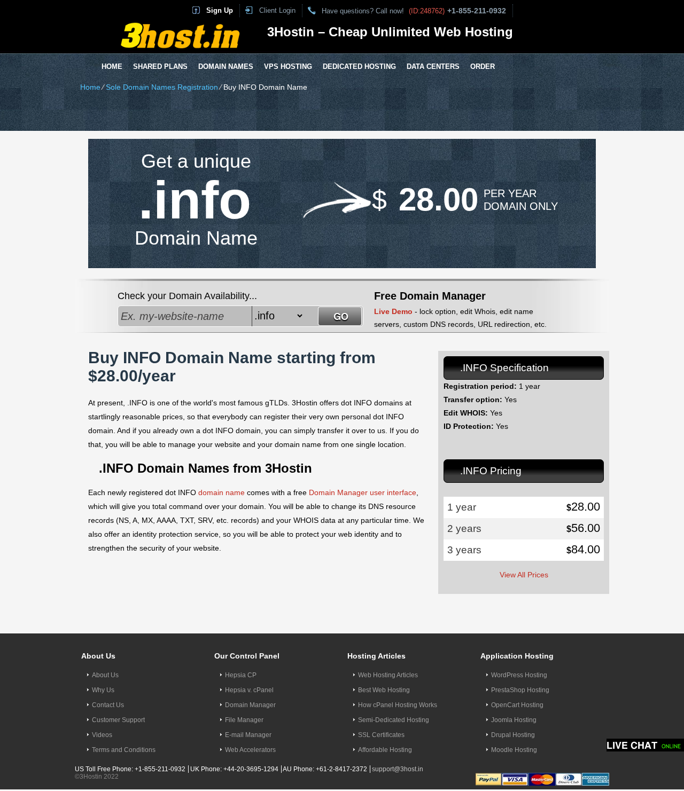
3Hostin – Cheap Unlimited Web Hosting (390, 32)
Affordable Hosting (385, 750)
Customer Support (118, 720)
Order (482, 66)
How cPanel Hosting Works (397, 705)
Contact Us (108, 705)
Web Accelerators (250, 750)
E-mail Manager (248, 735)
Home (112, 66)
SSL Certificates (381, 735)
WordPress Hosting (519, 675)
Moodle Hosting (514, 750)
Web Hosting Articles (388, 675)
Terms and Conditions (124, 750)
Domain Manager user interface (362, 492)
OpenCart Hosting (517, 705)
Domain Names (225, 66)
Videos (102, 735)
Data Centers (433, 66)
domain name (221, 492)
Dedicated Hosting (359, 66)
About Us (105, 675)
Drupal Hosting (513, 735)
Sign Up (219, 10)
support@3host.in (397, 769)
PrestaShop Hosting (520, 690)
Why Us (103, 690)
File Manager (244, 720)
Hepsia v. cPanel (249, 690)
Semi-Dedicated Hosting (393, 720)
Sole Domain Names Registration (162, 87)
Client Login (277, 10)
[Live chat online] (645, 745)
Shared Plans (160, 66)
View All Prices (524, 574)
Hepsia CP (240, 675)
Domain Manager (250, 705)
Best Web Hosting (384, 690)
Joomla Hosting (514, 720)
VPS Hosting (288, 66)
